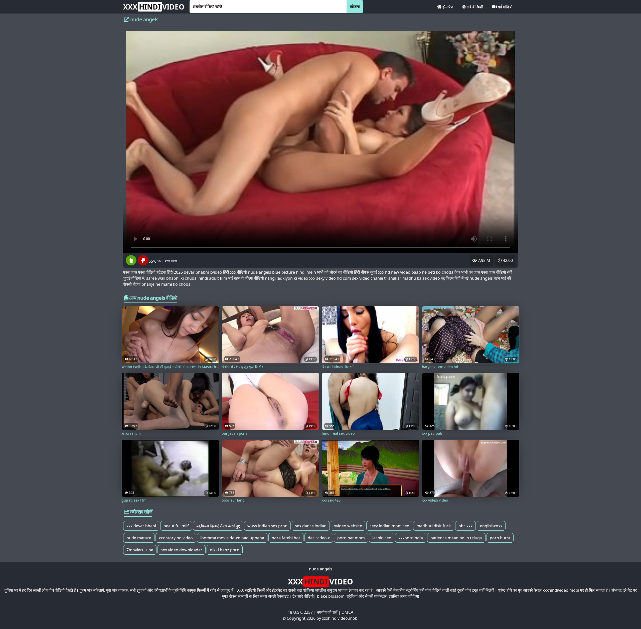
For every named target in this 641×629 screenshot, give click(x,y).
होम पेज (447, 7)
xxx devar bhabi (141, 526)
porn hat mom (351, 538)
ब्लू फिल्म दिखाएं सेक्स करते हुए (218, 526)
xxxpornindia (410, 538)
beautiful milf (176, 526)
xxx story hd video (176, 538)
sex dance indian (311, 526)
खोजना (355, 6)
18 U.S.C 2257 (300, 612)
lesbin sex (381, 538)
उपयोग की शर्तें (327, 612)
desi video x (319, 538)
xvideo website (348, 526)
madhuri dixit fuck (433, 526)
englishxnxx (491, 526)
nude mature (138, 538)
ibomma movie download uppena (232, 538)
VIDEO (153, 7)
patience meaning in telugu (456, 538)
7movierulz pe (139, 550)
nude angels (320, 569)
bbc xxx (465, 526)
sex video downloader (181, 550)
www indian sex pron (267, 526)
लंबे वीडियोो (474, 7)
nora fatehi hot (286, 538)
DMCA (347, 612)
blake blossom (331, 596)
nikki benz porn (224, 550)
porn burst (500, 538)
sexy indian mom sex (389, 526)
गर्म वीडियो (505, 7)
